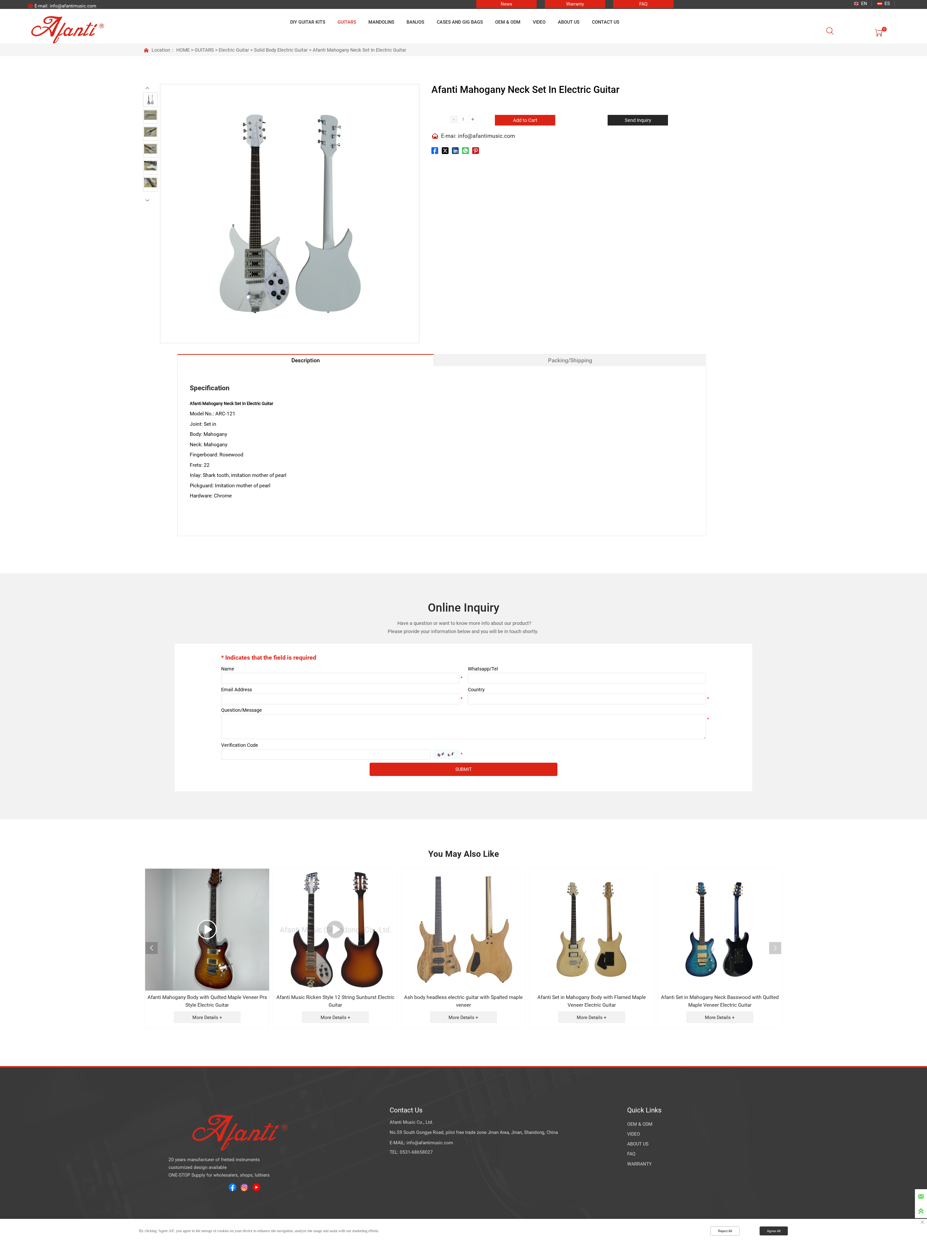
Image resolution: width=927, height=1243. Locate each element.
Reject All (725, 1231)
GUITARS (204, 50)
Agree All (773, 1231)
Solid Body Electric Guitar (281, 50)
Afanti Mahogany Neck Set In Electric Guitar (359, 50)
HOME (183, 50)
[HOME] (67, 30)
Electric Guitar (234, 50)
